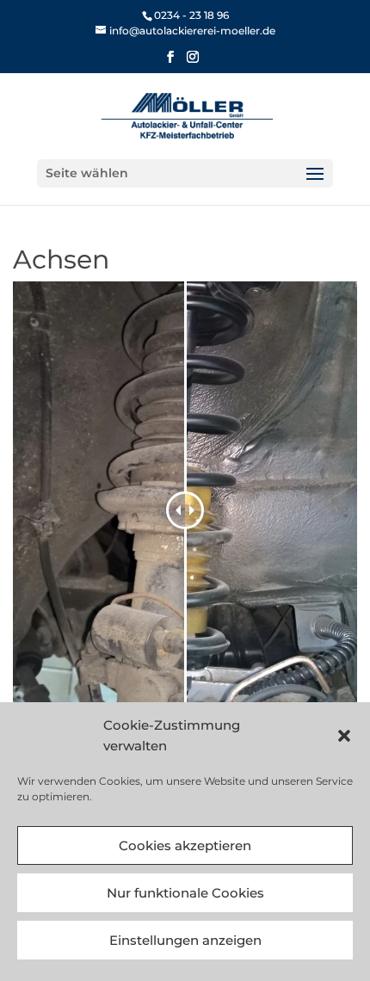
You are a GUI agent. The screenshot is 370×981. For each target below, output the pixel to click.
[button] (344, 735)
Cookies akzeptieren (185, 845)
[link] (184, 30)
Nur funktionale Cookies (185, 893)
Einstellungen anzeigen (185, 940)
